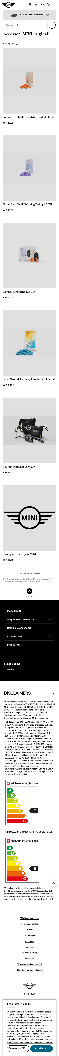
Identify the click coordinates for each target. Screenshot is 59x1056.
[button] (47, 14)
